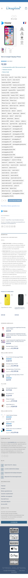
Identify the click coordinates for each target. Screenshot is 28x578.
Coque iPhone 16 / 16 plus (6, 307)
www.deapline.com (12, 442)
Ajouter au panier (14, 200)
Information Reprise (5, 501)
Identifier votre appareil (6, 496)
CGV (3, 568)
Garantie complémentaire (7, 493)
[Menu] (2, 8)
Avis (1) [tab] (2, 240)
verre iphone (7, 222)
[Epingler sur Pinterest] (12, 226)
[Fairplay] (4, 211)
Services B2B (4, 504)
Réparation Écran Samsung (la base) (13, 476)
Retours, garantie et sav (6, 491)
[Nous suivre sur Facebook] (2, 456)
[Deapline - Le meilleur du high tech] (14, 8)
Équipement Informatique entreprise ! (13, 472)
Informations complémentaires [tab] (9, 237)
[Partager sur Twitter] (7, 226)
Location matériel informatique (12, 468)
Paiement (3, 485)
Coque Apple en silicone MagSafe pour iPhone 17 (20, 308)
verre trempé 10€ (19, 222)
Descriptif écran (5, 498)
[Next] (25, 33)
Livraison (3, 488)
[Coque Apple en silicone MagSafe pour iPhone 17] (21, 300)
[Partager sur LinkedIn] (14, 226)
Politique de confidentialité (12, 568)
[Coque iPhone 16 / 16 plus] (7, 300)
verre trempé (13, 222)
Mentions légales (21, 567)
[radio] (4, 77)
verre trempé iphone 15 (11, 223)
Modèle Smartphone (5, 75)
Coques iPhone (8, 219)
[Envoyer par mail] (9, 226)
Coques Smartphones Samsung (18, 219)
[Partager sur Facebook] (5, 226)
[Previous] (3, 33)
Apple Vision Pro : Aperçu (10, 464)
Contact (14, 567)
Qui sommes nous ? (6, 567)
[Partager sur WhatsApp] (2, 226)
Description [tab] (4, 234)
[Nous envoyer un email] (7, 456)
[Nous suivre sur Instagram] (5, 456)
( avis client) (9, 61)
